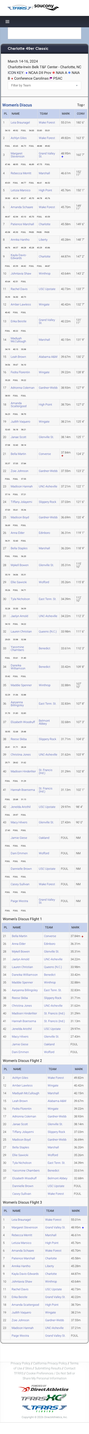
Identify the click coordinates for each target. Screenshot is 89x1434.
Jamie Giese (19, 837)
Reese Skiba (19, 739)
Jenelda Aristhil (21, 807)
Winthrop (44, 273)
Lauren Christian (21, 631)
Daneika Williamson (18, 667)
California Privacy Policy (50, 1363)
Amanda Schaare (22, 207)
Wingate (44, 304)
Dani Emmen (19, 853)
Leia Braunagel (20, 122)
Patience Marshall (22, 224)
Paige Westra (19, 901)
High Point (45, 190)
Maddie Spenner (21, 685)
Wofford (44, 582)
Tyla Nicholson (20, 599)
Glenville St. (46, 437)
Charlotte (44, 224)
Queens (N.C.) (48, 631)
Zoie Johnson (19, 471)
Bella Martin (18, 454)
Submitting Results (48, 1368)
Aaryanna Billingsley (17, 704)
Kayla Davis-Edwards (19, 256)
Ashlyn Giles (19, 138)
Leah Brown (18, 356)
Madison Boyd (20, 517)
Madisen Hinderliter (23, 771)
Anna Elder (17, 532)
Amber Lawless (21, 304)
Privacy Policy (20, 1363)
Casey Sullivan (20, 884)
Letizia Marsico (20, 190)
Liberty (43, 239)
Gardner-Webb (48, 387)
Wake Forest (47, 122)
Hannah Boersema (23, 789)
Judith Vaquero (20, 421)
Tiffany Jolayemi (21, 502)
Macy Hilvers (19, 822)
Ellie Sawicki (19, 582)
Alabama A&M (48, 356)
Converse (45, 454)
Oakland (44, 837)
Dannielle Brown (21, 868)
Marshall (44, 173)
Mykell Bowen (20, 565)
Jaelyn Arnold (19, 616)
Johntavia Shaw (21, 273)
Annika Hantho (20, 239)
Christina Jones (21, 754)
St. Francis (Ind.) (45, 771)
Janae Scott (18, 437)
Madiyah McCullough (18, 340)
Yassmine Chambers (17, 648)
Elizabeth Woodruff (23, 722)
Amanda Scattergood (18, 404)
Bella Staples (19, 548)
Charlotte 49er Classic (28, 48)
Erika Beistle (18, 321)
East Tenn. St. (47, 599)
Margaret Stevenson (17, 155)
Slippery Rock (47, 502)
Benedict (44, 648)
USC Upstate (47, 289)
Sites (28, 1368)
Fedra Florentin (20, 372)
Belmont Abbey (44, 722)
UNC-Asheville (48, 486)
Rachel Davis (19, 289)
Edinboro (44, 532)
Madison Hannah (22, 486)
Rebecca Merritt (21, 173)
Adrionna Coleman (22, 387)
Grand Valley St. (47, 155)
